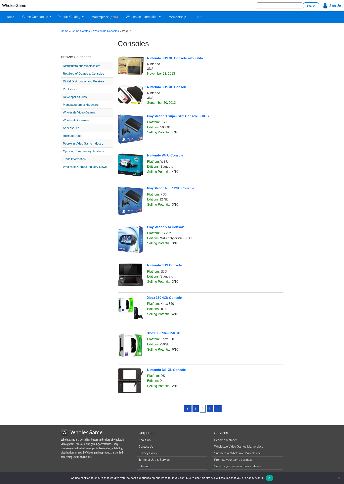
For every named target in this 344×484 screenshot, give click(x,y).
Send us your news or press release (237, 466)
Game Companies (35, 17)
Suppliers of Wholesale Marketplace (237, 453)
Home (10, 17)
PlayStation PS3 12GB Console (170, 188)
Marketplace (105, 17)
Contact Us (146, 446)
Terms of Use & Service (154, 459)
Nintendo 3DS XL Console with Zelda (175, 58)
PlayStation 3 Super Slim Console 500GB (178, 116)
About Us (145, 440)
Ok (269, 477)
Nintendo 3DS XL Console (167, 87)
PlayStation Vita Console (166, 227)
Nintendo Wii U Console (165, 155)
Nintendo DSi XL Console (166, 370)
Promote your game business (233, 459)
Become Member (225, 440)
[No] (339, 478)
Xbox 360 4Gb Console (164, 297)
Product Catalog (69, 17)
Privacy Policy (148, 453)
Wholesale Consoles (106, 30)
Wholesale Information (142, 17)
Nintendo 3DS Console (164, 265)
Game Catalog (81, 30)
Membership (177, 17)
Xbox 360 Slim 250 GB (163, 333)
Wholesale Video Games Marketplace (238, 446)
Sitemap (144, 466)
